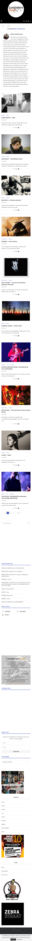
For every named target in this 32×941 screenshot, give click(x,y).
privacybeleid (4, 871)
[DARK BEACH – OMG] (16, 103)
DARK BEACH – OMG (8, 117)
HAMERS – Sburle (5, 598)
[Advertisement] (16, 544)
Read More (19, 939)
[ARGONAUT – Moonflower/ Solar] (16, 144)
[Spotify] (28, 21)
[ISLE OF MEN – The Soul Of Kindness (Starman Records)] (16, 268)
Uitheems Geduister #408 (7, 588)
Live (2, 813)
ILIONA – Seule (6, 455)
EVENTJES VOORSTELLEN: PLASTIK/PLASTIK (12, 568)
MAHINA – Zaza (5, 592)
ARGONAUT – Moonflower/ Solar (11, 159)
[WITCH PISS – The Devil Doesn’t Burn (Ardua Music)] (16, 395)
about (2, 831)
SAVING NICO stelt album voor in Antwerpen (11, 571)
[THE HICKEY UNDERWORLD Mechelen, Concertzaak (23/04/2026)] (16, 481)
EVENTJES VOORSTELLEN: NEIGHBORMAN (12, 602)
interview (3, 820)
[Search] (30, 21)
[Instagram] (26, 21)
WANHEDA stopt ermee (7, 595)
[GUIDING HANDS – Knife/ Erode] (16, 311)
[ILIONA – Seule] (16, 440)
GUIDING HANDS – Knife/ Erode (11, 326)
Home (2, 25)
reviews (3, 809)
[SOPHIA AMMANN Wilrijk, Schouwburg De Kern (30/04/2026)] (16, 352)
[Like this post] (13, 127)
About (2, 867)
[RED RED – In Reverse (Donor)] (16, 185)
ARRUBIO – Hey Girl (6, 579)
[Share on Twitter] (16, 127)
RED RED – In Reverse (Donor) (11, 200)
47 (18, 513)
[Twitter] (24, 21)
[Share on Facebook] (15, 127)
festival (3, 816)
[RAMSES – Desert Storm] (16, 226)
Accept (13, 939)
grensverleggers (5, 828)
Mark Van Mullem (16, 34)
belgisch (3, 824)
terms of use (4, 874)
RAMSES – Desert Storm (9, 241)
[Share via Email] (18, 127)
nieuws (3, 805)
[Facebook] (23, 21)
